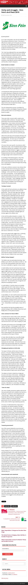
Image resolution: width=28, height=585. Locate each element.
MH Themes (22, 583)
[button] (26, 6)
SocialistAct (14, 574)
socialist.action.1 (11, 573)
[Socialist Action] (14, 3)
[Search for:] (14, 564)
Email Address (5, 548)
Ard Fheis (7, 506)
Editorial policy (4, 578)
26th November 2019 (7, 15)
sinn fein (14, 506)
